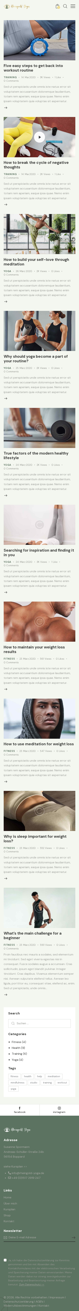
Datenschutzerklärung (19, 1301)
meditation (54, 1076)
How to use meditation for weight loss (39, 744)
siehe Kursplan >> (15, 1166)
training (47, 1082)
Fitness (9, 658)
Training (10, 77)
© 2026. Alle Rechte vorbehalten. (26, 1297)
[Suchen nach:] (39, 1023)
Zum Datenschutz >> (31, 1284)
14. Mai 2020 (28, 77)
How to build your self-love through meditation (36, 262)
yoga (13, 1088)
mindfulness (17, 1082)
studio (33, 1082)
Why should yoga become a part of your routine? (36, 359)
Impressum (57, 1297)
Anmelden (72, 1237)
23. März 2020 (27, 658)
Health (16, 1048)
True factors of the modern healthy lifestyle (36, 455)
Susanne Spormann (17, 1147)
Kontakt (44, 1306)
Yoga (7, 271)
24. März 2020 (24, 464)
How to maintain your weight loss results (34, 649)
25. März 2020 (24, 368)
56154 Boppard (14, 1156)
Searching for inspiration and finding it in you (39, 552)
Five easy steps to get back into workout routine (33, 68)
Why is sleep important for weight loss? (35, 839)
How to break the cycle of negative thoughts (36, 165)
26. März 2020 (24, 271)
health (27, 1076)
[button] (73, 6)
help (39, 1076)
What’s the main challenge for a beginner (33, 935)
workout (62, 1082)
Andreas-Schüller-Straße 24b (24, 1152)
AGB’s (39, 1301)
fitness (14, 1076)
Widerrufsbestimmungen (20, 1306)
